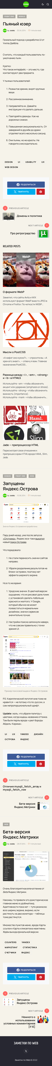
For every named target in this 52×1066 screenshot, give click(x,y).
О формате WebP (13, 292)
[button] (42, 4)
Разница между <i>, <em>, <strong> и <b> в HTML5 (25, 376)
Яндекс (24, 739)
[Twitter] (26, 1051)
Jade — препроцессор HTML (20, 445)
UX (42, 162)
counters (10, 942)
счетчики (10, 952)
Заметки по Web (26, 1043)
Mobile (22, 16)
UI (19, 162)
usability (30, 162)
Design (7, 476)
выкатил (39, 538)
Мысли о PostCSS (14, 352)
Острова (10, 739)
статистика (30, 947)
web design (11, 167)
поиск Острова (18, 542)
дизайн (38, 734)
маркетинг (11, 947)
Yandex (24, 734)
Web (32, 476)
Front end (9, 16)
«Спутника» (9, 538)
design (9, 162)
